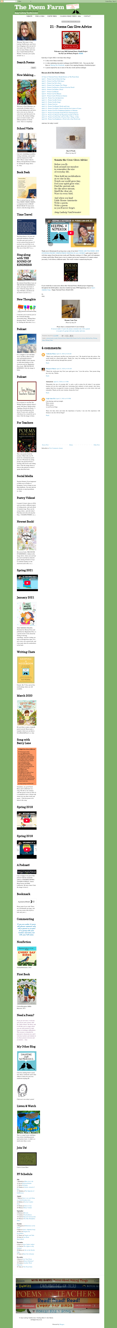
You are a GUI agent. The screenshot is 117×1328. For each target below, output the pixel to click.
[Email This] (65, 336)
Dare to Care (28, 1206)
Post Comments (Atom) (56, 448)
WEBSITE (29, 16)
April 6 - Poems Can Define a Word (52, 89)
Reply (47, 363)
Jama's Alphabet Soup (29, 1229)
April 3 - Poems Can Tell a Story (51, 83)
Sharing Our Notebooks (57, 65)
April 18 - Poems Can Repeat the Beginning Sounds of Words (60, 115)
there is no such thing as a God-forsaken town (26, 1199)
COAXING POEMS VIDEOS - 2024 (70, 16)
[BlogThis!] (67, 336)
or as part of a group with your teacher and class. (70, 331)
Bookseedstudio (27, 1183)
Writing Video (49, 340)
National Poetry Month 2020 (65, 338)
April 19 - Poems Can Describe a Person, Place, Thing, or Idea (60, 117)
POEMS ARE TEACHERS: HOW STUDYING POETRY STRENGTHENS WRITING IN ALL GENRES (70, 252)
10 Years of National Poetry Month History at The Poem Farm (60, 77)
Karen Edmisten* (29, 1261)
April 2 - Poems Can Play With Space (53, 81)
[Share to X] (69, 336)
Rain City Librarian (28, 1254)
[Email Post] (62, 335)
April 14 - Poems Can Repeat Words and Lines (56, 106)
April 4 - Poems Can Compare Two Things (54, 85)
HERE (81, 53)
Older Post (97, 445)
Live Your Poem (27, 1259)
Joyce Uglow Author (28, 1244)
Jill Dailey (25, 1185)
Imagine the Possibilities (23, 1232)
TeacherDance (28, 1215)
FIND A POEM (39, 16)
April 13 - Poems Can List (49, 104)
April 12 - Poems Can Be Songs (51, 102)
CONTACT (87, 16)
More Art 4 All (29, 1181)
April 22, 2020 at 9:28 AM (64, 368)
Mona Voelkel (28, 1208)
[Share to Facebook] (71, 336)
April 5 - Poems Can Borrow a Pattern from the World (58, 87)
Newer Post (45, 445)
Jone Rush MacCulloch (23, 1238)
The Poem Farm (27, 1267)
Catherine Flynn (51, 354)
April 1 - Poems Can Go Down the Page (53, 79)
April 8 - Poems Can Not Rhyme (51, 94)
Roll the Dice (89, 338)
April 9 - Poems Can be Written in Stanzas (54, 96)
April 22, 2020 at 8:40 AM (63, 354)
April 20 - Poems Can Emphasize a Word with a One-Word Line (61, 119)
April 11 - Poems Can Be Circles (51, 100)
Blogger (62, 1324)
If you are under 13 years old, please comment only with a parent (70, 329)
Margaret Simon (51, 369)
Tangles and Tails (29, 1235)
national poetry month (51, 338)
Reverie (26, 1213)
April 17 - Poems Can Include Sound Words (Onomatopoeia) (60, 113)
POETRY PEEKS (52, 16)
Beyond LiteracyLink (30, 1217)
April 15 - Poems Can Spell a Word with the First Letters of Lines (61, 108)
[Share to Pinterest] (72, 336)
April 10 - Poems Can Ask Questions (53, 98)
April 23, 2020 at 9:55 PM (63, 398)
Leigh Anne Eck (50, 398)
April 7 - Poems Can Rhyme (50, 92)
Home (71, 445)
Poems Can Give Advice (79, 338)
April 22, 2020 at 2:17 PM (61, 381)
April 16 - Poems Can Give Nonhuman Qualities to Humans (60, 110)
